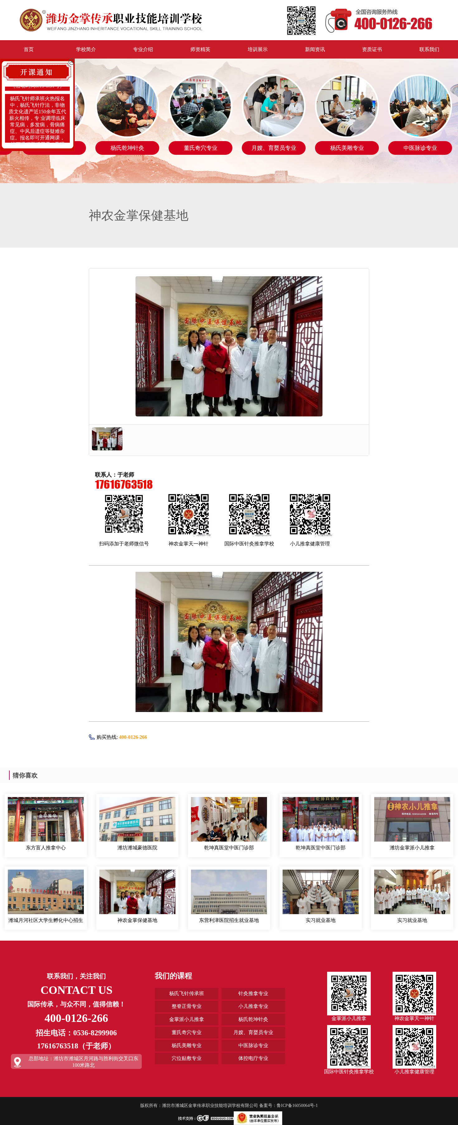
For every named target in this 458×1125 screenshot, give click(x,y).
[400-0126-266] (359, 20)
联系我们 (429, 49)
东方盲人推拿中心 (46, 847)
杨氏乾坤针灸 (253, 1019)
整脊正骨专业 (187, 1006)
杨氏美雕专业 (187, 1045)
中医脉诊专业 (253, 1045)
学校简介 (86, 49)
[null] (46, 825)
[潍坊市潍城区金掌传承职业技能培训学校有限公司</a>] (111, 19)
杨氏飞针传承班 (186, 993)
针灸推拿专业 (253, 993)
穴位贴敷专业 (187, 1058)
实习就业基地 (321, 920)
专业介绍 (143, 49)
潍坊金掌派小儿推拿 (412, 847)
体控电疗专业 (253, 1058)
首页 (29, 49)
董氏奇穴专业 (187, 1032)
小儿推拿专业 (253, 1006)
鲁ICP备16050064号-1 (297, 1105)
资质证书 (372, 49)
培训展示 (258, 49)
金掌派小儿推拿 (186, 1019)
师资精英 (200, 49)
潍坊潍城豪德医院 (137, 847)
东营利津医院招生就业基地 (229, 920)
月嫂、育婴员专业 (253, 1032)
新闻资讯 (315, 49)
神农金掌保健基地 (137, 920)
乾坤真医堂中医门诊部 (229, 847)
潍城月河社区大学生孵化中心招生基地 (45, 920)
